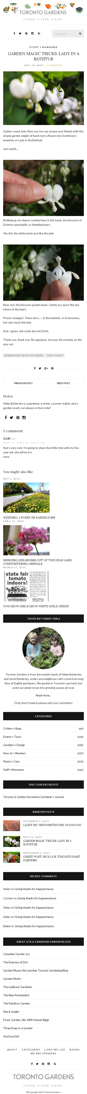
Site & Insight (11, 1011)
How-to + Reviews (14, 753)
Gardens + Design (14, 745)
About (12, 1049)
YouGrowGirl (11, 1036)
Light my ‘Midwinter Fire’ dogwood (52, 825)
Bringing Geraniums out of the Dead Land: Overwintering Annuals (37, 562)
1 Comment (54, 65)
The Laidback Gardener (17, 987)
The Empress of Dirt (15, 962)
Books (74, 1049)
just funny (55, 355)
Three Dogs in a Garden (18, 1028)
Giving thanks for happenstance (34, 889)
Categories (31, 1049)
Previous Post (23, 383)
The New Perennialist (16, 995)
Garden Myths (12, 978)
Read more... (43, 695)
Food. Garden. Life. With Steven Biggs (26, 1020)
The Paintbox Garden (16, 1003)
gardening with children (24, 355)
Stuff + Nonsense (44, 47)
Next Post (63, 383)
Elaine (6, 926)
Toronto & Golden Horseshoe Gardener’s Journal (33, 797)
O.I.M (6, 438)
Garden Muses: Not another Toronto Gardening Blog (35, 970)
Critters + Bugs (12, 728)
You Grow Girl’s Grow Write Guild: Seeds (36, 606)
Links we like (54, 1049)
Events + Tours (12, 736)
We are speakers (43, 1053)
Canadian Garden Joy (16, 954)
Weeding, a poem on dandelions (29, 517)
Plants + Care (11, 761)
